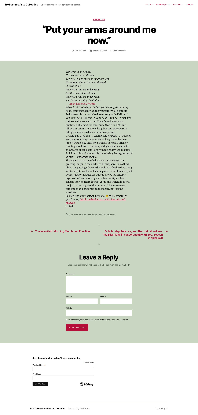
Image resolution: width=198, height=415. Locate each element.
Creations (176, 4)
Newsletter (99, 19)
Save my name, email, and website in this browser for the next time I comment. (98, 320)
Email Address (39, 365)
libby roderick (97, 214)
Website (69, 308)
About (148, 4)
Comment (70, 274)
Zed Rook (82, 51)
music (106, 214)
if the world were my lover (80, 214)
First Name (37, 374)
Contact (189, 4)
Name (69, 297)
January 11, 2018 (100, 51)
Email (103, 297)
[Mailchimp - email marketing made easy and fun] (86, 386)
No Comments (119, 51)
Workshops (161, 4)
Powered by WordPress (79, 408)
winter (113, 214)
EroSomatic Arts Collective (21, 4)
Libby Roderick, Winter (82, 103)
